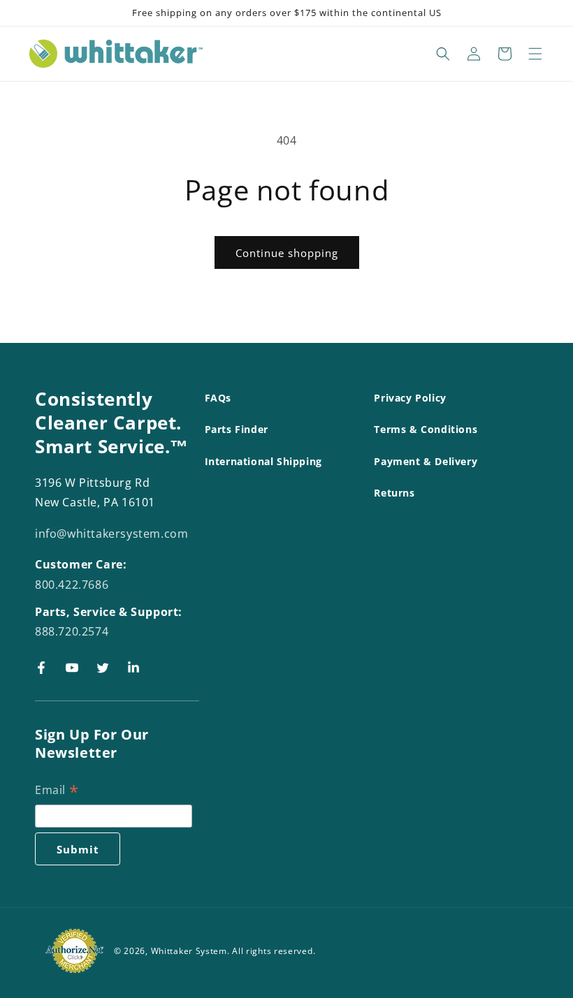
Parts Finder (236, 429)
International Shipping (263, 461)
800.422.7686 (71, 584)
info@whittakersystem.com (111, 533)
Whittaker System (189, 951)
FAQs (218, 397)
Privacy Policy (410, 397)
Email (56, 790)
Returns (394, 492)
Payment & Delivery (425, 461)
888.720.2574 (71, 631)
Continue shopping (286, 253)
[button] (443, 53)
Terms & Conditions (425, 429)
